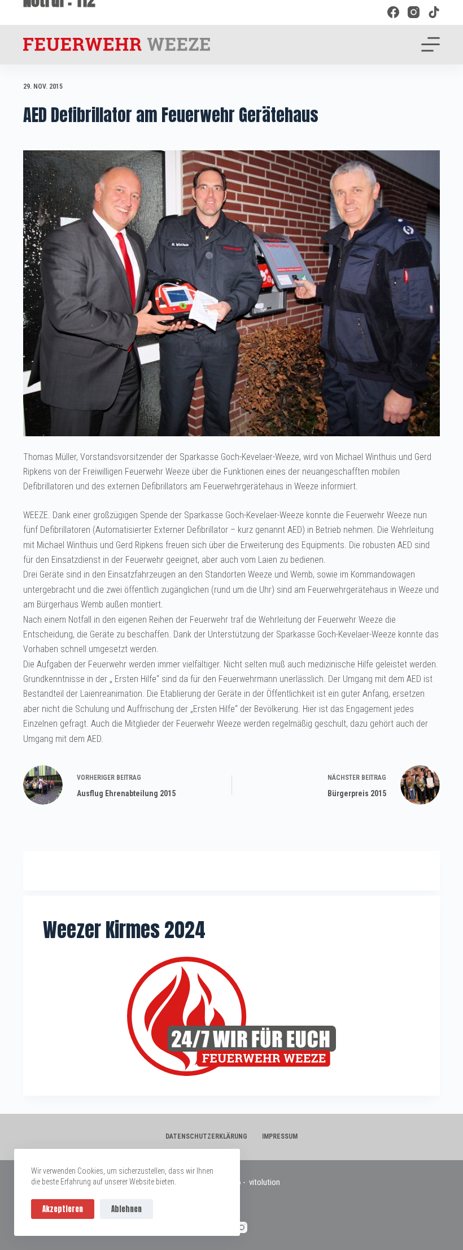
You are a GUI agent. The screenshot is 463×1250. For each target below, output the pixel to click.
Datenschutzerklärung (206, 1136)
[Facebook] (393, 12)
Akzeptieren (62, 1209)
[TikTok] (434, 12)
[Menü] (430, 44)
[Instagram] (414, 12)
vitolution (264, 1182)
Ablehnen (126, 1209)
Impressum (280, 1136)
